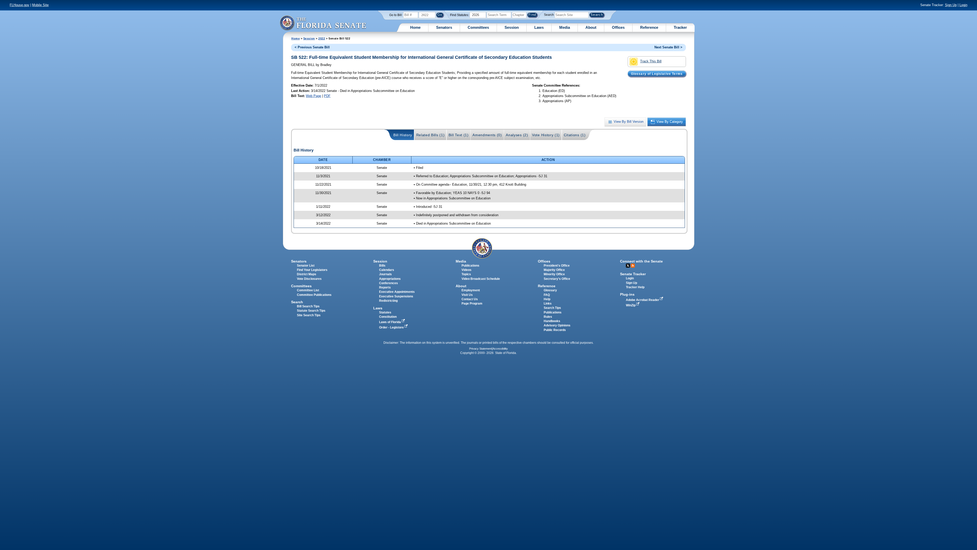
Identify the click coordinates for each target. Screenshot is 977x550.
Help (547, 299)
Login (963, 5)
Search (549, 14)
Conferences (388, 283)
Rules (548, 316)
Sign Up (951, 5)
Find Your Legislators (312, 269)
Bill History (402, 135)
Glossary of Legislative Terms (657, 73)
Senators (444, 27)
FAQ (547, 294)
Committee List (308, 290)
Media (564, 27)
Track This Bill (651, 61)
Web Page (313, 96)
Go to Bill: (396, 15)
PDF (327, 96)
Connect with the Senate (641, 261)
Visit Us (467, 294)
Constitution (388, 316)
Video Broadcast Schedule (481, 278)
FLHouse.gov (19, 5)
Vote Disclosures (309, 278)
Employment (471, 290)
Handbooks (552, 321)
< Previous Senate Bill (312, 47)
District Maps (306, 274)
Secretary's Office (557, 278)
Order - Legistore (392, 327)
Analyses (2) (517, 135)
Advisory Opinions (557, 325)
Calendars (386, 269)
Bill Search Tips (308, 306)
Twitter (628, 266)
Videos (466, 269)
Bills (382, 265)
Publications (470, 265)
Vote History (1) (546, 135)
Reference (649, 27)
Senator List (305, 265)
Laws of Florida (390, 322)
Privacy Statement (480, 348)
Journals (385, 274)
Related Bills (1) (430, 135)
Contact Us (470, 299)
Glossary (550, 290)
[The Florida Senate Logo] (323, 22)
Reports (385, 287)
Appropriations (390, 278)
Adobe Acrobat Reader (643, 299)
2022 (321, 38)
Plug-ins (627, 294)
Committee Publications (314, 294)
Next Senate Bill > (668, 47)
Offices (618, 27)
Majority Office (554, 269)
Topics (466, 274)
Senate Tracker (633, 274)
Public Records (555, 330)
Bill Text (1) (459, 135)
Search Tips (552, 307)
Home (415, 27)
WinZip (631, 305)
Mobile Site (40, 5)
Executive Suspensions (396, 296)
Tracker (680, 27)
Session (512, 27)
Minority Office (554, 274)
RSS (633, 266)
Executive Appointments (397, 291)
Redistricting (388, 300)
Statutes (385, 312)
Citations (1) (575, 135)
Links (548, 303)
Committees (478, 27)
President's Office (557, 265)
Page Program (472, 303)
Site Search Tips (309, 315)
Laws (539, 27)
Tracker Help (635, 287)
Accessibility (500, 348)
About (590, 27)
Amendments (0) (487, 135)
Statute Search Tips (311, 310)
